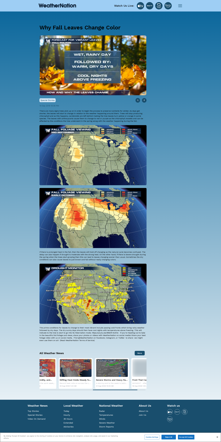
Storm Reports (106, 426)
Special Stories (35, 415)
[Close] (217, 437)
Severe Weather (107, 423)
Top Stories (33, 411)
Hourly (67, 415)
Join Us (142, 415)
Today (66, 411)
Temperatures (106, 415)
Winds (102, 419)
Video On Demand (36, 419)
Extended (68, 423)
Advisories (69, 426)
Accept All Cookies (186, 437)
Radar (102, 411)
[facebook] (144, 100)
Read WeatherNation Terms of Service (77, 340)
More (139, 353)
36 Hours (68, 419)
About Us (143, 411)
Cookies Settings (152, 437)
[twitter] (137, 100)
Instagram (110, 338)
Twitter (121, 338)
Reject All (168, 437)
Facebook (100, 338)
